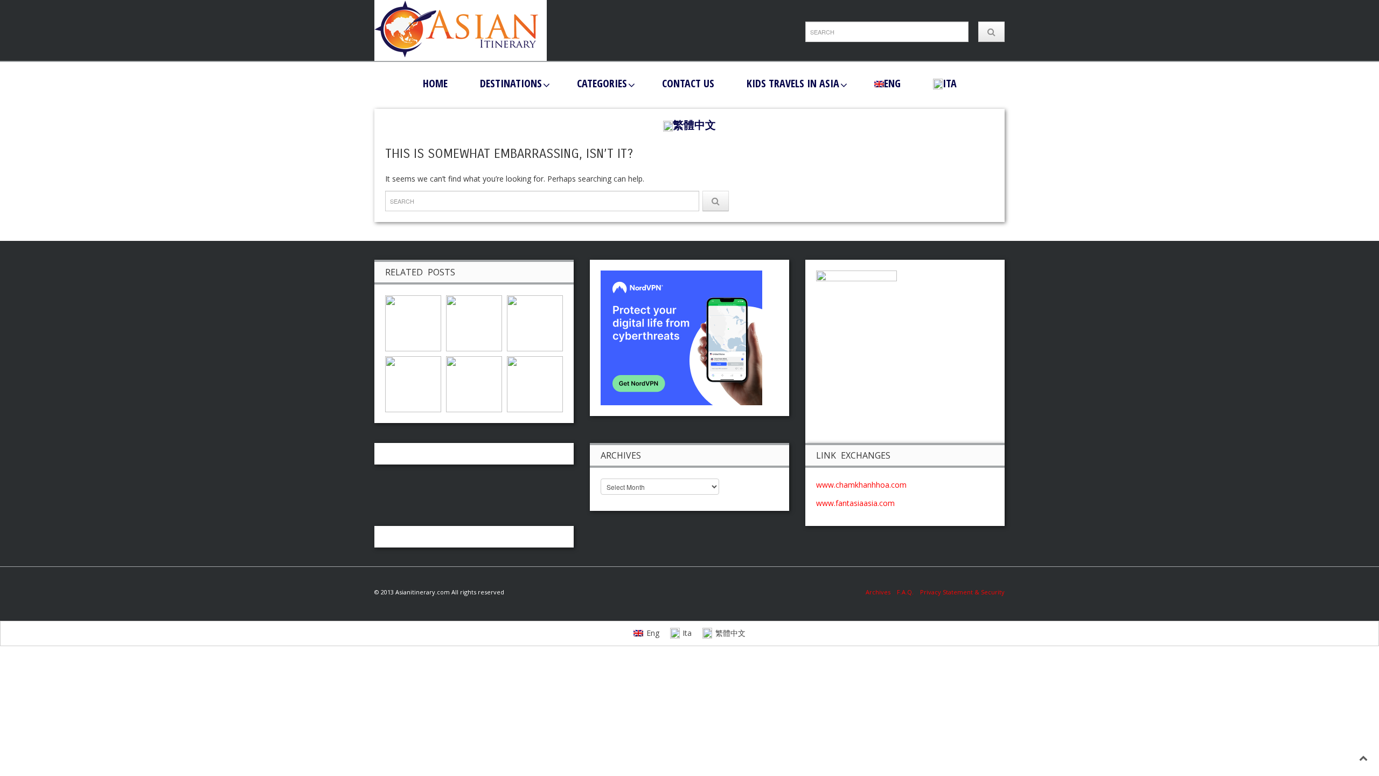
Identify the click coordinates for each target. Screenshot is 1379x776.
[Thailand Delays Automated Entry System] (413, 322)
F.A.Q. (905, 592)
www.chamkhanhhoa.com (861, 485)
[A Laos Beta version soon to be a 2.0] (474, 383)
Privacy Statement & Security (962, 592)
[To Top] (1363, 758)
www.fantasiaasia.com (855, 503)
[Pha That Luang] (413, 383)
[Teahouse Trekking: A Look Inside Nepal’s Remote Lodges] (535, 322)
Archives (881, 592)
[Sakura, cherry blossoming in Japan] (474, 322)
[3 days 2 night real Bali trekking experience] (535, 383)
